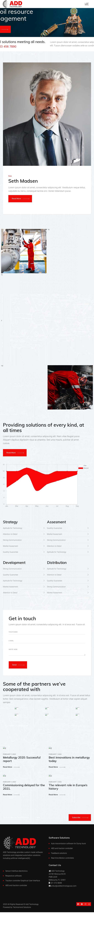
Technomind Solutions (22, 907)
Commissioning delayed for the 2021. (24, 786)
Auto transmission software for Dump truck (68, 843)
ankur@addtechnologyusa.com (63, 886)
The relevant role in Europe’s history (68, 786)
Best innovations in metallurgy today (69, 759)
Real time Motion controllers (62, 858)
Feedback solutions (59, 853)
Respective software (13, 876)
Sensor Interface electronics (16, 871)
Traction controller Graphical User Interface (22, 881)
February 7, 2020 (9, 754)
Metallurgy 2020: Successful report (21, 759)
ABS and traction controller (62, 848)
